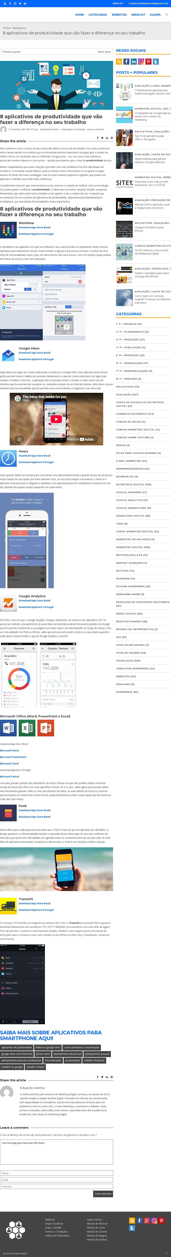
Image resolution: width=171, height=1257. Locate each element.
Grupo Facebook (54, 1223)
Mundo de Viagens (97, 1235)
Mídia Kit (49, 1219)
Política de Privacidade (57, 1235)
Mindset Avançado (130, 563)
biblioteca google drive (48, 1047)
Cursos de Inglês (128, 421)
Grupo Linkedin (53, 1227)
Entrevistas (125, 476)
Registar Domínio (129, 621)
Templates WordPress (132, 668)
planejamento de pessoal (67, 1053)
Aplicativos (19, 28)
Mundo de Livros (96, 1227)
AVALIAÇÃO (142, 85)
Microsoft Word (9, 750)
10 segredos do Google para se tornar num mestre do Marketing (153, 116)
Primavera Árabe (128, 594)
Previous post (11, 51)
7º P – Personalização (132, 371)
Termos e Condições (56, 1231)
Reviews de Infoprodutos (135, 629)
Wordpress (124, 692)
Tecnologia (79, 129)
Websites (123, 676)
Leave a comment (95, 129)
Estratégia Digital (130, 484)
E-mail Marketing (128, 461)
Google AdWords (129, 492)
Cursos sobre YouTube (132, 437)
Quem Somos (94, 1219)
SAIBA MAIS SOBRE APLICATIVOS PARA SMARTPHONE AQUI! (51, 1035)
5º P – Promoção (127, 355)
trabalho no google (12, 1066)
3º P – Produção (127, 339)
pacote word (43, 1053)
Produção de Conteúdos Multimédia (143, 602)
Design (121, 445)
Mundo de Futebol (97, 1239)
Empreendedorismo (130, 468)
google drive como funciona (17, 1053)
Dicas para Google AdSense (136, 453)
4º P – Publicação (128, 347)
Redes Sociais (126, 613)
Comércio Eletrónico (131, 413)
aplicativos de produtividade (17, 1047)
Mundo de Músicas (97, 1223)
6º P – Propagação (129, 363)
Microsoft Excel (9, 763)
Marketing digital (148, 108)
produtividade (72, 1060)
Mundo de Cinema (97, 1231)
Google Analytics (129, 500)
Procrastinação (53, 1060)
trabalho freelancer (94, 1060)
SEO (165, 108)
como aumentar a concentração (81, 1047)
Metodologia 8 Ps (129, 555)
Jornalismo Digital (130, 515)
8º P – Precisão (126, 378)
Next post (104, 51)
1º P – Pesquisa (126, 324)
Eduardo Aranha (51, 129)
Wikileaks (123, 684)
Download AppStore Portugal (36, 233)
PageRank (123, 578)
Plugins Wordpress (130, 586)
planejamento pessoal (97, 1053)
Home (7, 28)
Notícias (122, 570)
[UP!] (166, 1253)
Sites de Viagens (128, 652)
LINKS (120, 523)
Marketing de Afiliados (133, 539)
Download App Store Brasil (34, 227)
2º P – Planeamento (130, 331)
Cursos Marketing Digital (135, 429)
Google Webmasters (131, 508)
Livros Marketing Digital (134, 531)
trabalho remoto (35, 1066)
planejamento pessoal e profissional (21, 1060)
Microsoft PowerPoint (13, 757)
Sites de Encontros (130, 645)
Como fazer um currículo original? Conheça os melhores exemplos (152, 299)
